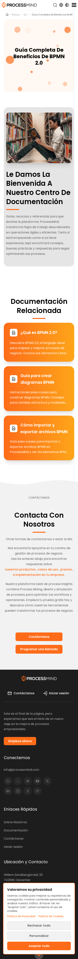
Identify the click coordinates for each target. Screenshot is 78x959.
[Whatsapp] (8, 781)
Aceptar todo (39, 946)
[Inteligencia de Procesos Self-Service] (19, 5)
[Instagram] (18, 791)
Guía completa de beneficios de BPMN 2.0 (53, 14)
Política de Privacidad (21, 916)
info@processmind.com (21, 770)
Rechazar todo (39, 925)
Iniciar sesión (13, 847)
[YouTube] (37, 781)
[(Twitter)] (47, 781)
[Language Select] (61, 5)
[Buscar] (55, 5)
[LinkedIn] (8, 791)
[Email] (37, 791)
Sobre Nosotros (15, 822)
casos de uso (48, 569)
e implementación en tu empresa (38, 575)
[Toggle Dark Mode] (67, 5)
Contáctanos (13, 838)
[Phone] (18, 781)
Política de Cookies (50, 916)
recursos (16, 14)
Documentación (16, 830)
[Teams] (27, 781)
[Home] (7, 14)
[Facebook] (27, 791)
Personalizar (39, 936)
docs (26, 14)
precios (66, 569)
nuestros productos (20, 569)
